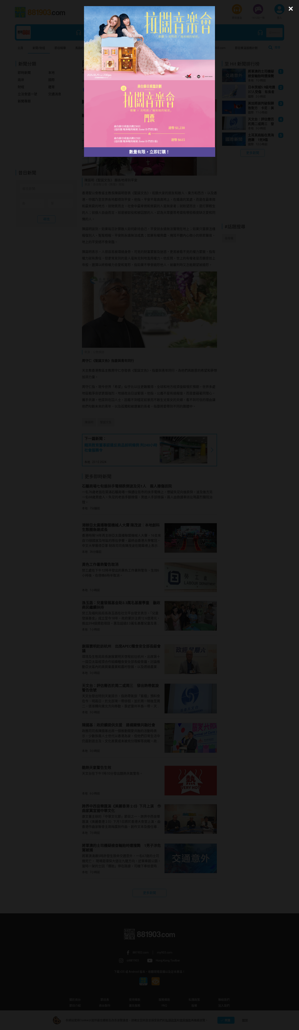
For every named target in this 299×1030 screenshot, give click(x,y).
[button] (290, 8)
